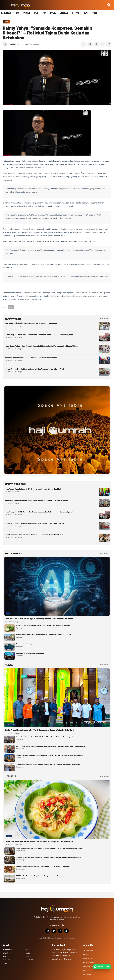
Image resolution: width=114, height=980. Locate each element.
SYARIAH (26, 13)
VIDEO (95, 13)
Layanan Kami (88, 958)
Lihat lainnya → (105, 318)
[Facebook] (60, 930)
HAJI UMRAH (6, 13)
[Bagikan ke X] (90, 44)
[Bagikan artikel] (102, 44)
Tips (6, 22)
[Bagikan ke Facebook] (83, 44)
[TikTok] (66, 930)
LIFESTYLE (64, 13)
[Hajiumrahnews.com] (20, 5)
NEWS (17, 13)
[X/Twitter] (54, 930)
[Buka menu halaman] (5, 4)
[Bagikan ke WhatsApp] (96, 44)
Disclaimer (87, 975)
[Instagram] (47, 930)
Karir (85, 971)
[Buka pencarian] (108, 4)
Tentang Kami (88, 950)
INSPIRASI (75, 13)
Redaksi (86, 954)
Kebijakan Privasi (89, 962)
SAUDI (36, 13)
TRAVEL (53, 13)
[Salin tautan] (108, 44)
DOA (44, 13)
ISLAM (86, 13)
